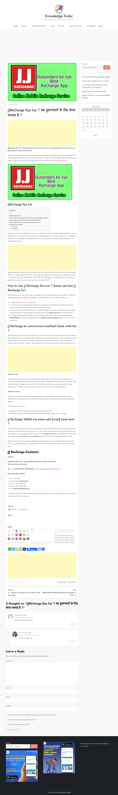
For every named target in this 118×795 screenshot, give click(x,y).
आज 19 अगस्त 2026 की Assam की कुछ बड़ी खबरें (96, 77)
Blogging (91, 26)
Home (15, 26)
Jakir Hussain (23, 633)
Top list (61, 26)
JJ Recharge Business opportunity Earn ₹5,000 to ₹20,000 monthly (41, 543)
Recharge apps (62, 582)
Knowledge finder (59, 16)
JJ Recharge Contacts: (16, 224)
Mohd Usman (19, 615)
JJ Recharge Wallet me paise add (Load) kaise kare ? (25, 222)
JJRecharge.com (62, 160)
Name (8, 688)
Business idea (18, 582)
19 (91, 123)
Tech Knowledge (39, 26)
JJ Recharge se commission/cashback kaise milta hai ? (26, 220)
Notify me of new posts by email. (18, 724)
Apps (53, 26)
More (101, 26)
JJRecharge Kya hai (15, 216)
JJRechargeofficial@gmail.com (50, 469)
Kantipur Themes (66, 792)
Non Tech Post (76, 26)
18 (87, 123)
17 (83, 123)
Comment (9, 661)
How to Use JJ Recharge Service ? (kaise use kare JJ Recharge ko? (29, 218)
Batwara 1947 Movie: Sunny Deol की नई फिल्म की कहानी (96, 96)
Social (23, 26)
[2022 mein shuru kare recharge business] (18, 535)
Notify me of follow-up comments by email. (21, 720)
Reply (73, 624)
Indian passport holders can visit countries (95, 81)
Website (8, 706)
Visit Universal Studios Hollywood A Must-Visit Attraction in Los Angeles (95, 86)
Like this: (15, 226)
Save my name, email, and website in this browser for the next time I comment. (32, 715)
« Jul (95, 135)
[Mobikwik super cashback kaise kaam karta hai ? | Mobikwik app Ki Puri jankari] (66, 536)
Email (8, 697)
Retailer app (72, 582)
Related (15, 228)
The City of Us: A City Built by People (94, 91)
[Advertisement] (59, 42)
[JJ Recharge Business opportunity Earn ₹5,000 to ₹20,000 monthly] (42, 535)
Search (84, 64)
